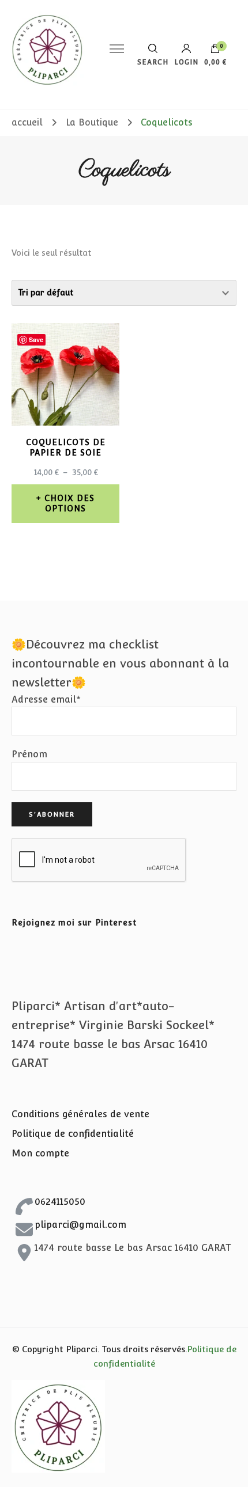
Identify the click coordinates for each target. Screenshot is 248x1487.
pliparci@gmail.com (80, 1224)
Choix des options (69, 503)
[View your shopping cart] (215, 51)
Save (36, 339)
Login (186, 62)
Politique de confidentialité (73, 1133)
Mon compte (40, 1153)
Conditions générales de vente (80, 1114)
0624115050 (60, 1201)
